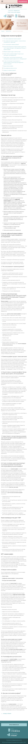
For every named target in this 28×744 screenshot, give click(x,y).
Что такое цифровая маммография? (12, 38)
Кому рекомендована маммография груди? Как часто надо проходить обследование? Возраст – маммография (15, 48)
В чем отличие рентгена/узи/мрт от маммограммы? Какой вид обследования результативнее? (13, 62)
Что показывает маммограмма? (11, 44)
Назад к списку (7, 713)
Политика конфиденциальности (14, 740)
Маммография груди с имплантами (12, 51)
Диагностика (8, 31)
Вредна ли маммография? (10, 70)
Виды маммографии (8, 66)
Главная (2, 31)
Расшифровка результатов (10, 68)
